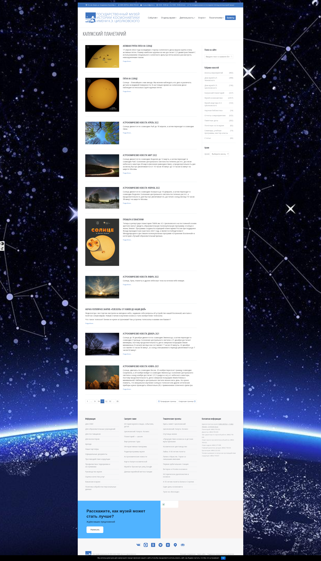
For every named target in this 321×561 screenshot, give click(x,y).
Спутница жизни (170, 434)
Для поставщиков (93, 434)
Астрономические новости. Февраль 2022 (141, 187)
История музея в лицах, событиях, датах (139, 425)
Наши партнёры (92, 449)
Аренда (88, 444)
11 (102, 401)
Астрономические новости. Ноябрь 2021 (141, 366)
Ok (223, 558)
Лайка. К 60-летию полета (174, 451)
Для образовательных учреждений (100, 429)
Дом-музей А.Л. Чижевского (211, 79)
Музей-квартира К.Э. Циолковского (213, 104)
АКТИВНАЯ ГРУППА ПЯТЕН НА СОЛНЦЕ (137, 45)
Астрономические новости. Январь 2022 (141, 276)
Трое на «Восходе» (171, 492)
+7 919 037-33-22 (213, 427)
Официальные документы (96, 454)
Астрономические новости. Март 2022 (140, 155)
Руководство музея (93, 471)
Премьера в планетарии (133, 219)
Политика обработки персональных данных (100, 488)
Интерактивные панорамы (135, 446)
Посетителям (215, 17)
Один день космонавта (173, 487)
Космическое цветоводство (175, 446)
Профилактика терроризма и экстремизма (97, 465)
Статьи (208, 138)
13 (110, 401)
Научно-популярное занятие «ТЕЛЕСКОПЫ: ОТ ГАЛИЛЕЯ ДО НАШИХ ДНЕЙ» (115, 309)
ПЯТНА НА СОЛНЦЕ (130, 78)
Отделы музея (168, 17)
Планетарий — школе (133, 436)
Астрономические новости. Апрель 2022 (140, 122)
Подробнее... (127, 61)
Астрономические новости (135, 456)
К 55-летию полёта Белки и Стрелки (178, 481)
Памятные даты (211, 120)
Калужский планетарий (214, 93)
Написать (95, 530)
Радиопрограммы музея (134, 451)
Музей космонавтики (214, 98)
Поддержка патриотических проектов (220, 554)
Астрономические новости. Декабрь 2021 (141, 333)
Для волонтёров (92, 439)
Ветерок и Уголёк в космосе (175, 469)
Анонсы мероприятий (214, 73)
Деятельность (187, 17)
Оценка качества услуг (95, 476)
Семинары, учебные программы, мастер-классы (216, 131)
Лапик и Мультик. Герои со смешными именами (174, 457)
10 (99, 401)
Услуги (201, 17)
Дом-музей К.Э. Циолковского (211, 86)
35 (117, 401)
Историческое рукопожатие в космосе (176, 475)
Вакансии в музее (92, 481)
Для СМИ (89, 424)
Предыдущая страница (168, 401)
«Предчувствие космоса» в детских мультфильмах (178, 440)
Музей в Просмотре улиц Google (138, 466)
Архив (207, 154)
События (152, 17)
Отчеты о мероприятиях (215, 115)
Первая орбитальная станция (175, 464)
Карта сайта (201, 554)
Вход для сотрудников (187, 554)
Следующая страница (186, 401)
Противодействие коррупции (97, 459)
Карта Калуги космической (135, 461)
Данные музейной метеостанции (138, 471)
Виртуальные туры (132, 441)
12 (106, 401)
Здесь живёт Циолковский (174, 424)
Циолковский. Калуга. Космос (136, 431)
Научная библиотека (213, 110)
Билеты (230, 17)
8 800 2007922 (223, 424)
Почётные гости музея (214, 125)
